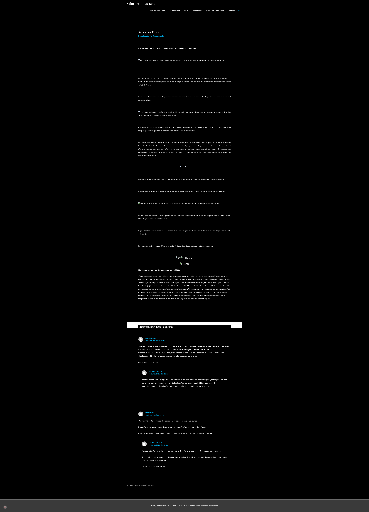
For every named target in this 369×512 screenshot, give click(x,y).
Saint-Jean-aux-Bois (141, 4)
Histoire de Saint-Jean (214, 11)
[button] (239, 11)
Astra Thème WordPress (207, 506)
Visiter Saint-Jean (178, 11)
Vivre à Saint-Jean (157, 11)
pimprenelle (149, 413)
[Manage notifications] (5, 507)
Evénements (196, 11)
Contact (231, 11)
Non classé (143, 36)
